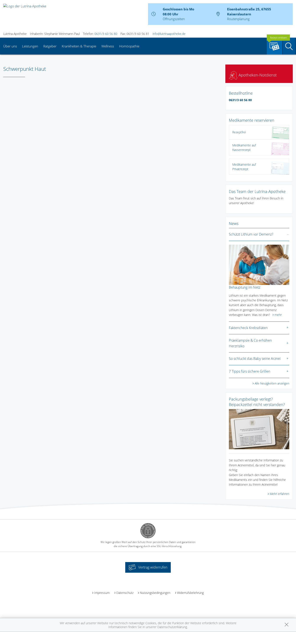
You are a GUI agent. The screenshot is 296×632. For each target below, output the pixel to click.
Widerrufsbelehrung (190, 593)
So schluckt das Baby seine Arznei (255, 358)
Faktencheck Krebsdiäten (248, 327)
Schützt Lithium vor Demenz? (251, 234)
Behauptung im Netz (244, 287)
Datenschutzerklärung (172, 627)
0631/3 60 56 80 (105, 34)
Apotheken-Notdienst (257, 75)
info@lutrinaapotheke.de (169, 34)
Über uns (10, 46)
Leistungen (30, 46)
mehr (278, 315)
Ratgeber (50, 46)
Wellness (107, 46)
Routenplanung (238, 19)
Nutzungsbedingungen (155, 593)
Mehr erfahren (279, 494)
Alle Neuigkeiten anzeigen (272, 383)
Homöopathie (129, 46)
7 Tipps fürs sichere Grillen (249, 371)
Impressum (102, 593)
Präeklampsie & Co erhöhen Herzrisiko (250, 343)
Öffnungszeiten (174, 19)
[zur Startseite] (24, 5)
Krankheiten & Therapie (79, 46)
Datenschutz (124, 593)
